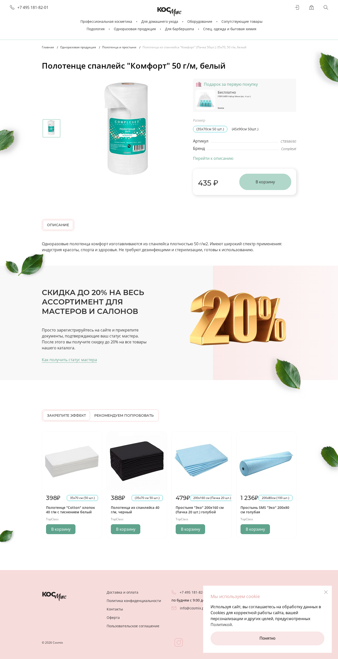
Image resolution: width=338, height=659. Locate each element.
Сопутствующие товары (242, 21)
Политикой (221, 624)
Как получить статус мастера (69, 359)
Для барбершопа (179, 29)
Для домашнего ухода (159, 21)
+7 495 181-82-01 (32, 7)
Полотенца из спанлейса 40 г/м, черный (135, 509)
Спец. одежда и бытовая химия (229, 29)
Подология (96, 29)
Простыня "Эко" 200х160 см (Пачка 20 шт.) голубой (200, 509)
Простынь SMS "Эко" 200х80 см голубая (265, 509)
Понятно (267, 638)
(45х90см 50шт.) (245, 129)
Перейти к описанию (213, 158)
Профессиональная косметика (106, 21)
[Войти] (297, 7)
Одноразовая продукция (135, 29)
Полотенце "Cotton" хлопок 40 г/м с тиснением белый (70, 509)
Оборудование (199, 21)
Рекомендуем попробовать (124, 415)
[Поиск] (326, 7)
